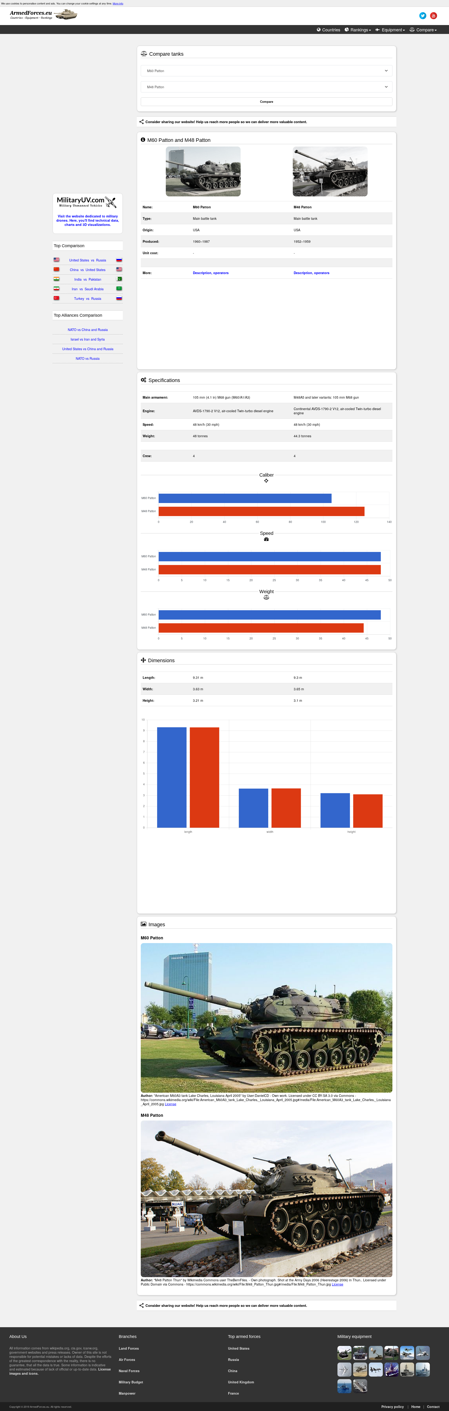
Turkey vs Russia (87, 298)
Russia (233, 1359)
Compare (266, 101)
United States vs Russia (87, 260)
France (233, 1393)
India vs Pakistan (87, 279)
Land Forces (129, 1348)
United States (239, 1348)
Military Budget (131, 1382)
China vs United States (87, 269)
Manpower (127, 1393)
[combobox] (266, 70)
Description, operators (211, 272)
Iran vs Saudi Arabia (88, 289)
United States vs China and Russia (87, 348)
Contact (433, 1406)
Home (415, 1406)
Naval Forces (129, 1370)
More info (118, 3)
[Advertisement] (88, 116)
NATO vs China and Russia (88, 329)
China (232, 1370)
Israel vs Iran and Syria (88, 339)
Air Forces (127, 1359)
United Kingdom (241, 1382)
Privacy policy (392, 1406)
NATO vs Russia (88, 358)
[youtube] (433, 17)
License (170, 1104)
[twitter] (422, 17)
